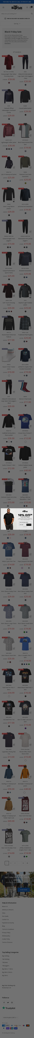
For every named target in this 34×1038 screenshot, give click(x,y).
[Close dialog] (32, 509)
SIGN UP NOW (29, 524)
